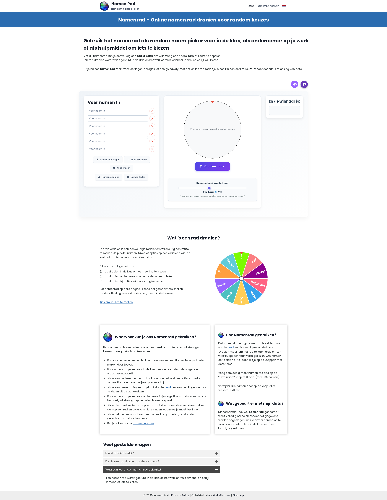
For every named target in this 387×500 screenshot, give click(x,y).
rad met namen (143, 423)
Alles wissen (123, 167)
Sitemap (238, 495)
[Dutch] (284, 6)
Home (250, 6)
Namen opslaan (110, 177)
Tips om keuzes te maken (116, 302)
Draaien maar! (215, 166)
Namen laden (138, 177)
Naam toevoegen (110, 159)
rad (168, 387)
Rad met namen (268, 6)
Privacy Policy (180, 495)
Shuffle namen (139, 159)
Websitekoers (221, 495)
